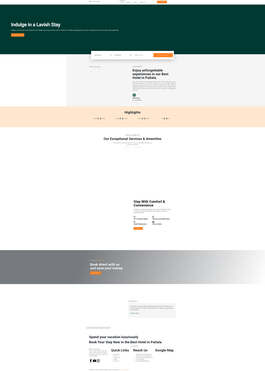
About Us (128, 2)
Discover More (17, 34)
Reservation (136, 98)
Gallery (135, 2)
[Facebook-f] (90, 361)
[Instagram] (98, 361)
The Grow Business (124, 369)
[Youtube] (94, 361)
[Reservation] (134, 95)
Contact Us (142, 2)
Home (122, 2)
